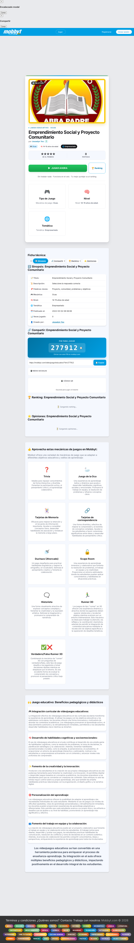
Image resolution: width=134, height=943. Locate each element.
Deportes (42, 926)
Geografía (63, 926)
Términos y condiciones (21, 920)
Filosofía (125, 934)
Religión (94, 939)
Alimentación (118, 930)
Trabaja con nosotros (86, 920)
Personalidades (68, 939)
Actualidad (104, 930)
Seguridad (77, 930)
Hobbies (10, 939)
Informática (99, 926)
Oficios (55, 939)
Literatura (122, 926)
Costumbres (40, 934)
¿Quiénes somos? (48, 920)
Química (55, 930)
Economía (83, 934)
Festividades (112, 934)
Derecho (71, 934)
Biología (19, 926)
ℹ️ (40, 261)
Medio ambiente (31, 930)
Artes (9, 926)
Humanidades (23, 939)
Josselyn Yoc (38, 141)
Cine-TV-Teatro (25, 934)
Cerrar (3, 13)
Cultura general (56, 934)
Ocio (46, 939)
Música (45, 930)
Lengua (111, 926)
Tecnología (90, 930)
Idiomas (86, 926)
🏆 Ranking (97, 168)
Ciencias (30, 926)
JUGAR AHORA (57, 168)
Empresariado (97, 934)
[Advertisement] (67, 54)
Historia (75, 926)
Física (52, 926)
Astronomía (9, 934)
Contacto (66, 920)
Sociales (105, 939)
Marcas (36, 939)
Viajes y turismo (120, 939)
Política (83, 939)
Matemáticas (15, 930)
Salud (65, 930)
